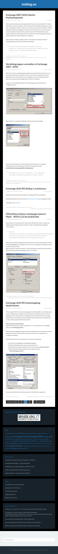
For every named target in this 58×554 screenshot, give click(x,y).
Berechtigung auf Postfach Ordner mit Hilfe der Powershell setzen (25, 522)
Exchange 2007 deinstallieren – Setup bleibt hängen (17, 463)
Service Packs (38, 443)
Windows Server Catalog (11, 497)
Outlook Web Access (46, 441)
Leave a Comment (48, 69)
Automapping (41, 396)
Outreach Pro (23, 550)
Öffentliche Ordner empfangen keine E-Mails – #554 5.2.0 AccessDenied (26, 215)
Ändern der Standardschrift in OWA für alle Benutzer (17, 470)
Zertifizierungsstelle (22, 448)
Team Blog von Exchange (33, 199)
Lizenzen (41, 439)
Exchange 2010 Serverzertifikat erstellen (36, 509)
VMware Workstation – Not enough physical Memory (17, 473)
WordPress (41, 550)
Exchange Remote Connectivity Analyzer (14, 484)
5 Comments (49, 219)
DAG (39, 433)
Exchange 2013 (47, 436)
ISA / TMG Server (34, 439)
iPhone (28, 439)
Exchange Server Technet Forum (13, 487)
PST (19, 443)
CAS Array (35, 433)
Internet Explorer (22, 439)
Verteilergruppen (16, 183)
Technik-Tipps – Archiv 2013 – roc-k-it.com (15, 509)
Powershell (9, 59)
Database (42, 433)
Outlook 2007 (36, 57)
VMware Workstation (42, 446)
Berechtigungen (16, 182)
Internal (17, 439)
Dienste (46, 433)
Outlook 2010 (43, 57)
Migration (15, 441)
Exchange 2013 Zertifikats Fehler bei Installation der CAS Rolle (20, 460)
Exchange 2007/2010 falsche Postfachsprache (20, 16)
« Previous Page (11, 402)
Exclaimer (7, 439)
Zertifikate (13, 448)
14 (35, 402)
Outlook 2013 (37, 441)
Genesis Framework (33, 550)
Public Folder (48, 297)
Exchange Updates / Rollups (26, 207)
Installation (12, 439)
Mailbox (46, 439)
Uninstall (7, 446)
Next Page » (41, 402)
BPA (32, 433)
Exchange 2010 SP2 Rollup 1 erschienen (26, 188)
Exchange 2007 (15, 56)
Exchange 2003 (15, 296)
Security (32, 443)
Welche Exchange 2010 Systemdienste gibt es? (21, 515)
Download (17, 202)
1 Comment (49, 20)
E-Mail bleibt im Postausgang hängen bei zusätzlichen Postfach (20, 466)
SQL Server (43, 443)
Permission (7, 443)
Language (29, 57)
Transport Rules (49, 443)
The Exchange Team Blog (11, 491)
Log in (45, 550)
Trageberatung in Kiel (10, 494)
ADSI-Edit (36, 396)
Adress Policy (15, 433)
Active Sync (8, 433)
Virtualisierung (34, 446)
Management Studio (9, 441)
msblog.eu (29, 4)
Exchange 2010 (23, 56)
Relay (28, 443)
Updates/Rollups (48, 208)
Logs (44, 439)
